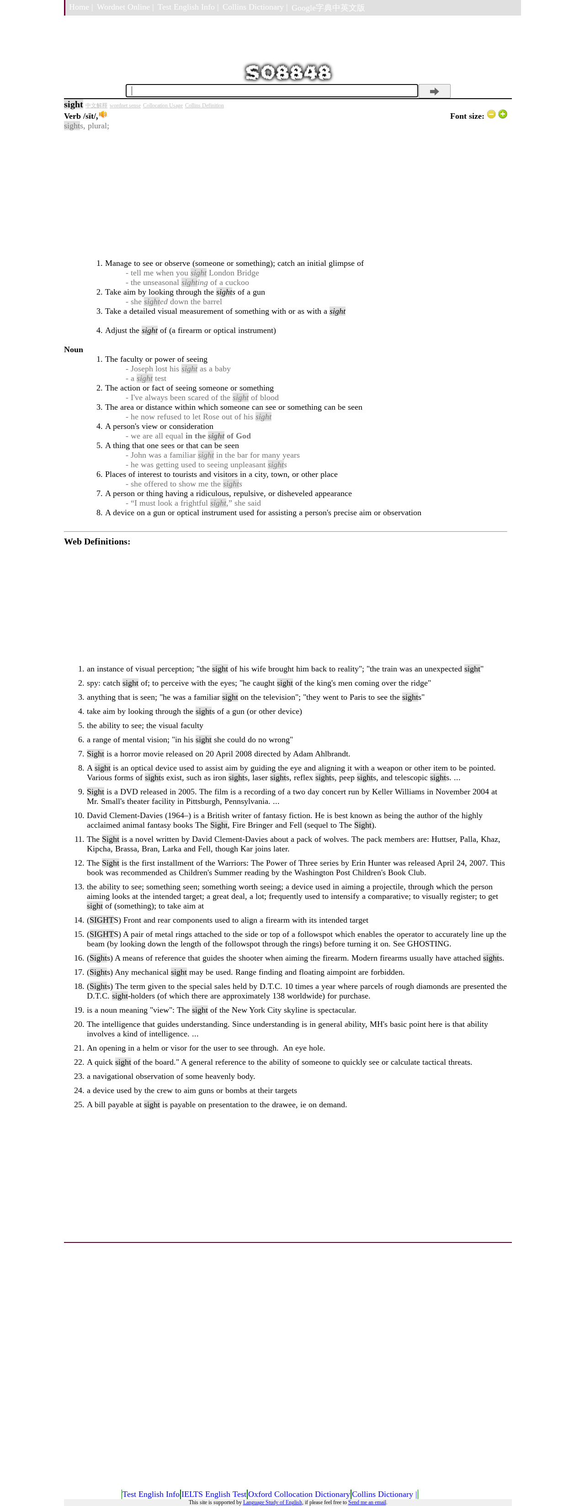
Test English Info (151, 1494)
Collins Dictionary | (255, 6)
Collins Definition (204, 105)
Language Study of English (272, 1502)
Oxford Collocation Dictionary (299, 1494)
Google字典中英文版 (328, 7)
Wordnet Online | (125, 6)
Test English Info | (188, 6)
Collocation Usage (163, 105)
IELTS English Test (213, 1494)
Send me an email (367, 1502)
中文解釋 (96, 105)
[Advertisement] (285, 195)
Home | (81, 6)
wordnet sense (125, 105)
